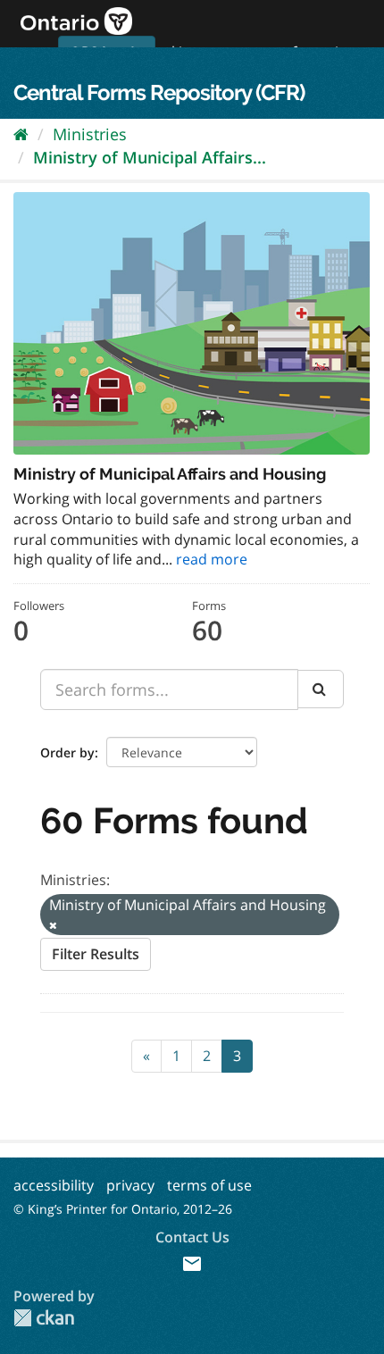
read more (211, 559)
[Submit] (320, 689)
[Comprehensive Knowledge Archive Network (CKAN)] (43, 1317)
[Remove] (53, 925)
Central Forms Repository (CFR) (159, 92)
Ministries (90, 134)
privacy (130, 1185)
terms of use (209, 1185)
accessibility (53, 1185)
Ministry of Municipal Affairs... (149, 157)
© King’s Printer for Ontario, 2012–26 (122, 1208)
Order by (67, 752)
